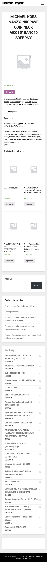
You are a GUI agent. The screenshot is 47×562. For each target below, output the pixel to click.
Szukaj (8, 279)
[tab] (11, 111)
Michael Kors (15, 102)
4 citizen (28, 102)
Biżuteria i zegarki (13, 3)
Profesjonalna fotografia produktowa (20, 306)
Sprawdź (9, 92)
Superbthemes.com (23, 558)
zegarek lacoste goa (31, 104)
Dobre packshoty (12, 312)
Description (12, 111)
